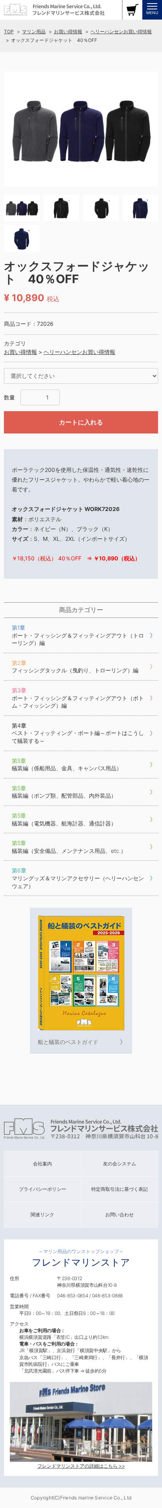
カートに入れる (81, 422)
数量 (9, 397)
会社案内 (42, 1164)
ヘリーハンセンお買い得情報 (121, 31)
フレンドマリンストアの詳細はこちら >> (81, 1466)
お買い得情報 (68, 31)
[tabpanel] (81, 129)
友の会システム (119, 1164)
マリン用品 (34, 31)
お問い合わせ (119, 1214)
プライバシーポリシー (42, 1189)
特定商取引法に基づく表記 (119, 1189)
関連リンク (42, 1214)
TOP (9, 31)
